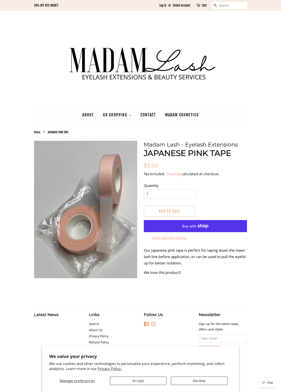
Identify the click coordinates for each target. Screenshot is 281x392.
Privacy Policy (98, 336)
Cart (204, 5)
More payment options (169, 237)
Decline (199, 380)
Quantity (151, 185)
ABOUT (88, 114)
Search (94, 324)
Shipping (173, 174)
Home (37, 132)
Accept (138, 380)
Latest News (46, 314)
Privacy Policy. (110, 368)
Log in (162, 5)
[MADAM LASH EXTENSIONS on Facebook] (146, 325)
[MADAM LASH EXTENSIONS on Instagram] (153, 325)
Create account (181, 5)
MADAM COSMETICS (182, 114)
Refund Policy (99, 342)
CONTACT (148, 114)
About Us (95, 330)
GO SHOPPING (116, 114)
